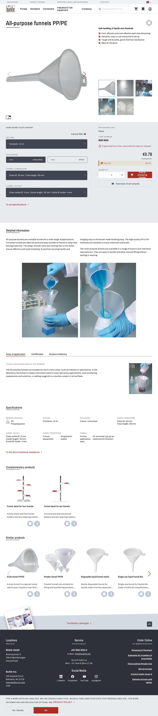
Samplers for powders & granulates (140, 657)
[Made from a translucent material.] (8, 117)
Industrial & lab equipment (64, 8)
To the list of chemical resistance (23, 452)
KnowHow (12, 2)
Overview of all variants (127, 184)
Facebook (72, 680)
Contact (104, 2)
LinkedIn (61, 680)
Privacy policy (62, 702)
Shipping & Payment (142, 650)
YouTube (84, 680)
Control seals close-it (141, 674)
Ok (46, 710)
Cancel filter (77, 134)
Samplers (35, 9)
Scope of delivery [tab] (58, 354)
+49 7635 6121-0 (79, 650)
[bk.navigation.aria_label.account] (150, 9)
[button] (84, 74)
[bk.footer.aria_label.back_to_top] (149, 624)
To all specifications (16, 204)
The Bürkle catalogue (78, 623)
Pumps (23, 9)
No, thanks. (18, 710)
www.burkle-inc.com (15, 682)
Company (87, 9)
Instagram (96, 680)
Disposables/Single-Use (140, 664)
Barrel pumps (145, 669)
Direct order (37, 2)
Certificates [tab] (37, 354)
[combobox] (46, 144)
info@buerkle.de (83, 654)
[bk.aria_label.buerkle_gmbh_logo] (10, 8)
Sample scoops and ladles (142, 681)
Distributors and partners (72, 2)
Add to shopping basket (142, 175)
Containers (48, 9)
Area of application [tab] (15, 354)
